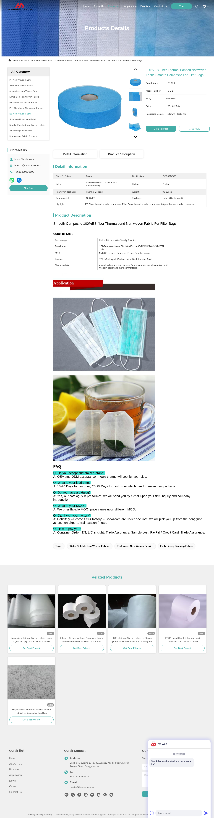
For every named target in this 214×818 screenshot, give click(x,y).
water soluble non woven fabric (89, 546)
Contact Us (15, 792)
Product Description (121, 154)
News (12, 780)
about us (99, 6)
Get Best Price (161, 129)
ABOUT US (15, 763)
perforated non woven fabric (134, 546)
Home (86, 6)
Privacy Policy (35, 814)
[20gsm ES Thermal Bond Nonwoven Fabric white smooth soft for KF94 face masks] (82, 611)
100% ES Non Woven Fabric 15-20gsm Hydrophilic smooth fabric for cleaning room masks (132, 640)
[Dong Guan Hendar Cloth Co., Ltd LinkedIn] (98, 795)
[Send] (206, 813)
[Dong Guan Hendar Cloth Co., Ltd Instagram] (86, 795)
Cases (12, 786)
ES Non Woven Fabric (43, 60)
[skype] (19, 180)
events (144, 6)
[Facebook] (79, 795)
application (130, 6)
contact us (160, 6)
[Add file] (152, 813)
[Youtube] (92, 795)
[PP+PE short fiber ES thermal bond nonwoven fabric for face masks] (183, 611)
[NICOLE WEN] (111, 795)
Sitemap (48, 814)
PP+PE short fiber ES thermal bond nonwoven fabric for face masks (182, 640)
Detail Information (75, 154)
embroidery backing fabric (176, 546)
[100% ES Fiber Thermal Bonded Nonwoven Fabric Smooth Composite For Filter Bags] (89, 103)
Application (15, 775)
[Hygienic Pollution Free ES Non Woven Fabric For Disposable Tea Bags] (31, 682)
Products (25, 60)
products (113, 6)
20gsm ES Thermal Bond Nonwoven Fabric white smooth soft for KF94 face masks (81, 640)
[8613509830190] (105, 795)
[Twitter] (73, 795)
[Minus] (206, 744)
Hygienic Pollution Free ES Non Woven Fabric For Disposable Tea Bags (31, 711)
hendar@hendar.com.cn (27, 165)
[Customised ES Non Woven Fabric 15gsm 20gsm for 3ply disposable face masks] (31, 611)
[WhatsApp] (12, 180)
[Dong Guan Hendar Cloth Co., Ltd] (19, 6)
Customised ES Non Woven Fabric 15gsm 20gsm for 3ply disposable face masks (31, 640)
